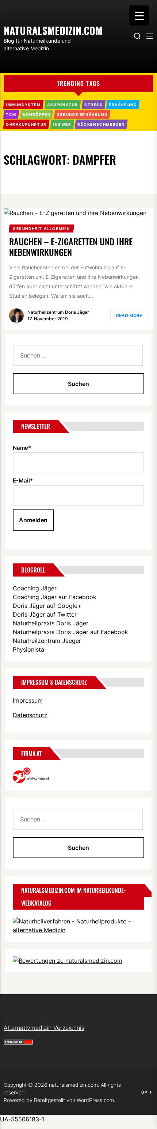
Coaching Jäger (35, 588)
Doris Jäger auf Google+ (47, 605)
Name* (22, 447)
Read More (129, 315)
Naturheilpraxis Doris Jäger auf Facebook (70, 632)
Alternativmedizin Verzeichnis (44, 1027)
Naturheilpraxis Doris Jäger (50, 623)
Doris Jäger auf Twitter (45, 614)
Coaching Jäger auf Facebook (54, 597)
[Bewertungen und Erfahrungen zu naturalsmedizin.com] (67, 960)
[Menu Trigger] (139, 15)
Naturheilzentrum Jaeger (47, 640)
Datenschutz (30, 715)
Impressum (28, 700)
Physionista (28, 649)
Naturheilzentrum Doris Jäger (58, 312)
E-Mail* (23, 480)
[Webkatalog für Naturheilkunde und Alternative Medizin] (78, 921)
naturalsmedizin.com (40, 30)
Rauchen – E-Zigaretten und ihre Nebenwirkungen (71, 246)
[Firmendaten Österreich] (35, 772)
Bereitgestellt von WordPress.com (74, 1100)
